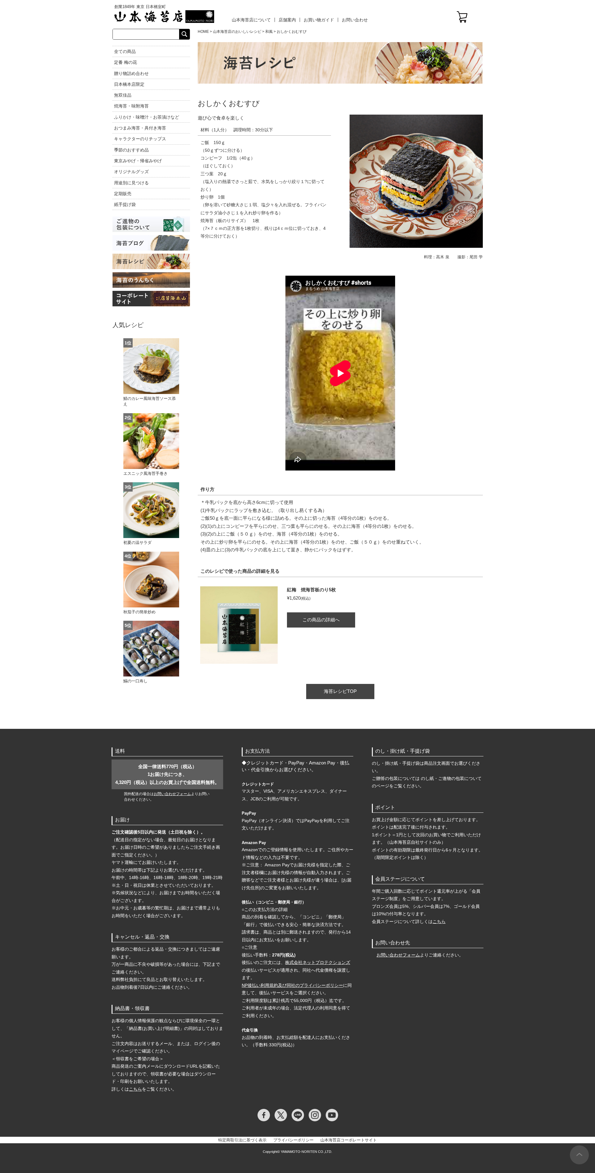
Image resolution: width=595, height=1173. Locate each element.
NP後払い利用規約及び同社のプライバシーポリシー (292, 985)
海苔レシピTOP (340, 691)
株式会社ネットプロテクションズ (317, 962)
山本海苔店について (251, 19)
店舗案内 (287, 19)
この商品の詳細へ (321, 619)
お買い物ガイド (319, 19)
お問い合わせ (355, 19)
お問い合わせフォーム (172, 794)
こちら (135, 1089)
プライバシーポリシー (293, 1140)
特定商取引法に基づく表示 (242, 1140)
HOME (203, 31)
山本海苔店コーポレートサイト (348, 1140)
